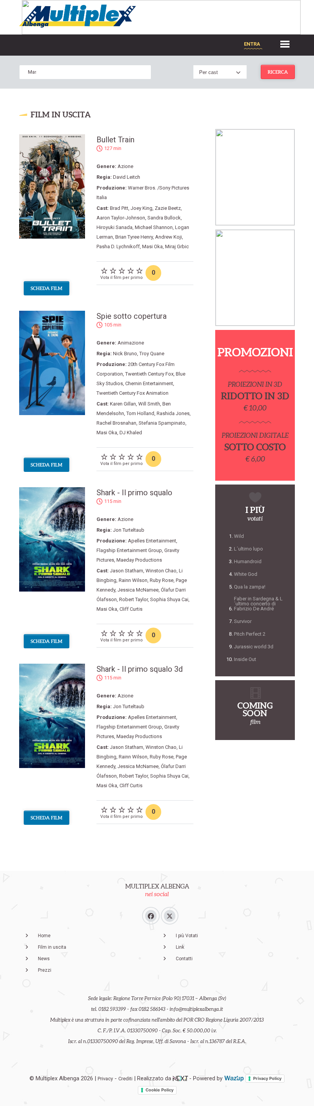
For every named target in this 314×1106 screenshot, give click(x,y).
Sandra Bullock (164, 218)
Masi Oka (152, 246)
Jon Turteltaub (128, 530)
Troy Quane (151, 353)
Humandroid (248, 561)
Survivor (243, 621)
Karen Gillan (123, 404)
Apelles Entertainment (152, 541)
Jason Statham (126, 571)
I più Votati (187, 935)
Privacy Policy (267, 1078)
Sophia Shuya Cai (169, 599)
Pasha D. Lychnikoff (118, 246)
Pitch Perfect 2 (249, 633)
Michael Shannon (154, 227)
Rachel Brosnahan (116, 423)
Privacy (105, 1078)
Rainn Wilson (133, 580)
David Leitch (126, 177)
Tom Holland (140, 413)
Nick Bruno (125, 353)
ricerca (278, 71)
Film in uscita (52, 947)
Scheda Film (46, 288)
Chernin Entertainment (149, 383)
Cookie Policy (159, 1090)
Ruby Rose (161, 580)
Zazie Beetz (168, 208)
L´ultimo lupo (248, 548)
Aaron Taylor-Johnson (120, 218)
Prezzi (44, 970)
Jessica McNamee (138, 590)
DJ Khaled (130, 432)
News (44, 958)
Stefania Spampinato (162, 423)
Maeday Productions (139, 560)
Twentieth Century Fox (149, 374)
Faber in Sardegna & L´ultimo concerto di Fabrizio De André (258, 603)
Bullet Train (115, 139)
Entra (252, 44)
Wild (239, 536)
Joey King (141, 208)
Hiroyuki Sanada (114, 227)
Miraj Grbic (177, 246)
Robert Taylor (133, 599)
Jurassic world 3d (253, 646)
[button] (284, 43)
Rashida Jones (173, 413)
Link (180, 947)
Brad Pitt (119, 208)
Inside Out (245, 659)
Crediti (125, 1078)
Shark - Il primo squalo (134, 492)
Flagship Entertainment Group (129, 550)
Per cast (208, 72)
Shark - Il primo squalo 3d (139, 669)
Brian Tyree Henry (134, 237)
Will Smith (149, 404)
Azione (125, 166)
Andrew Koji (168, 237)
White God (245, 574)
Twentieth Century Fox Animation (132, 393)
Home (44, 935)
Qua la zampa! (249, 586)
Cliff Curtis (130, 609)
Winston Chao (161, 571)
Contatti (184, 958)
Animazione (131, 343)
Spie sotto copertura (131, 316)
